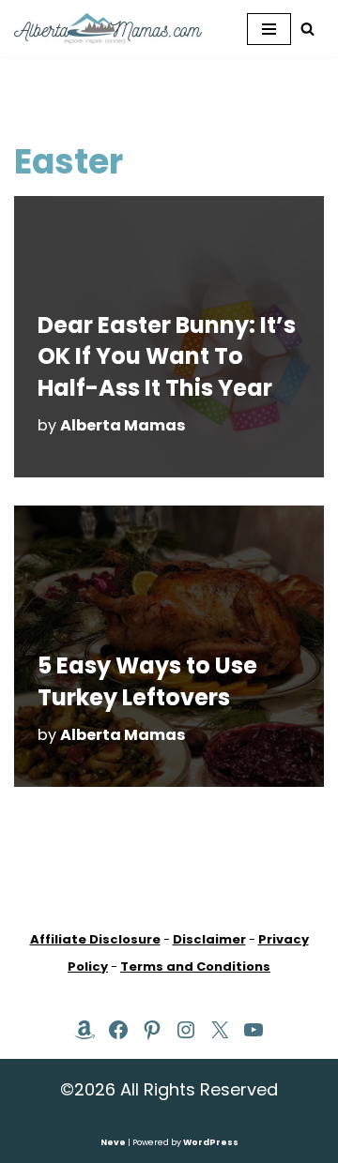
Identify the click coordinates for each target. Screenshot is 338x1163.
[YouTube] (253, 1030)
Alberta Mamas (123, 425)
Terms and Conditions (195, 966)
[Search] (307, 29)
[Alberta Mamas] (108, 28)
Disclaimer (209, 939)
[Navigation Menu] (269, 29)
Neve (113, 1142)
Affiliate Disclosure (95, 939)
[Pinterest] (152, 1030)
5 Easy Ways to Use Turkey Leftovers (147, 681)
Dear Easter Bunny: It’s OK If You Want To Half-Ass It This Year (167, 356)
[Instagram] (186, 1030)
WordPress (210, 1142)
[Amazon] (84, 1030)
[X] (219, 1030)
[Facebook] (118, 1030)
